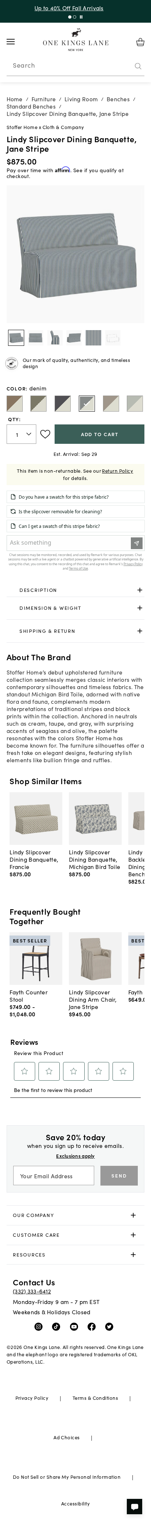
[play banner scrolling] (81, 17)
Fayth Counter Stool (29, 995)
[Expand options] (139, 589)
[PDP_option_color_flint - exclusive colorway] (135, 404)
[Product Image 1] (35, 338)
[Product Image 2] (55, 338)
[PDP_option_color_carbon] (63, 404)
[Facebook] (93, 1326)
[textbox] (21, 434)
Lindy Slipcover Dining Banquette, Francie (34, 859)
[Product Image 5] (113, 338)
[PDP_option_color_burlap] (15, 404)
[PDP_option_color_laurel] (38, 404)
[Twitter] (111, 1326)
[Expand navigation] (16, 42)
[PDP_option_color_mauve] (111, 404)
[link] (76, 590)
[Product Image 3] (74, 338)
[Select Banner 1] (74, 17)
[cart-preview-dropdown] (140, 42)
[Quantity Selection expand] (29, 434)
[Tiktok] (57, 1326)
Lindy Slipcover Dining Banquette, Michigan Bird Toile (94, 859)
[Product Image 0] (16, 338)
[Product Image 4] (93, 338)
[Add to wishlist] (45, 434)
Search (24, 65)
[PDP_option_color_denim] (87, 404)
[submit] (138, 66)
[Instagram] (40, 1326)
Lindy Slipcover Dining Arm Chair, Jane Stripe (93, 999)
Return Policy (117, 470)
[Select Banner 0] (69, 17)
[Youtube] (75, 1326)
